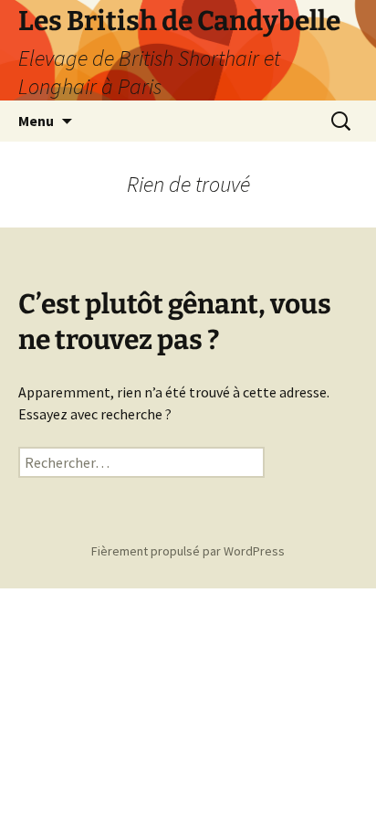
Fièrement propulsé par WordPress (188, 551)
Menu (36, 120)
